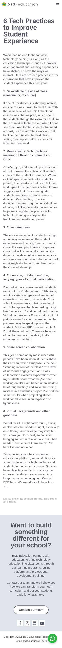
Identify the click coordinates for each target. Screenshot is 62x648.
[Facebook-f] (20, 623)
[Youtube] (42, 623)
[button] (57, 4)
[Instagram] (27, 623)
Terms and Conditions (27, 640)
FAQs (44, 640)
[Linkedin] (35, 623)
